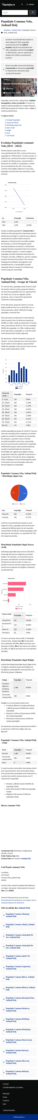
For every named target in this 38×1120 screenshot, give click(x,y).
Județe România (9, 1110)
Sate (4, 1104)
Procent (29, 394)
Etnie (4, 750)
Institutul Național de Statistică (12, 903)
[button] (22, 4)
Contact (6, 1084)
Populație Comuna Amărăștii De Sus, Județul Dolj (19, 946)
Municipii (6, 1093)
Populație (17, 394)
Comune (6, 1100)
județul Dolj (26, 858)
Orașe (5, 1097)
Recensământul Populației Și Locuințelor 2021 (17, 900)
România (7, 30)
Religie (4, 680)
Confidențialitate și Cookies (13, 1087)
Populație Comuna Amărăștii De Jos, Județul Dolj (19, 936)
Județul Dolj (16, 30)
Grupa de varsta (5, 394)
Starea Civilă (6, 614)
